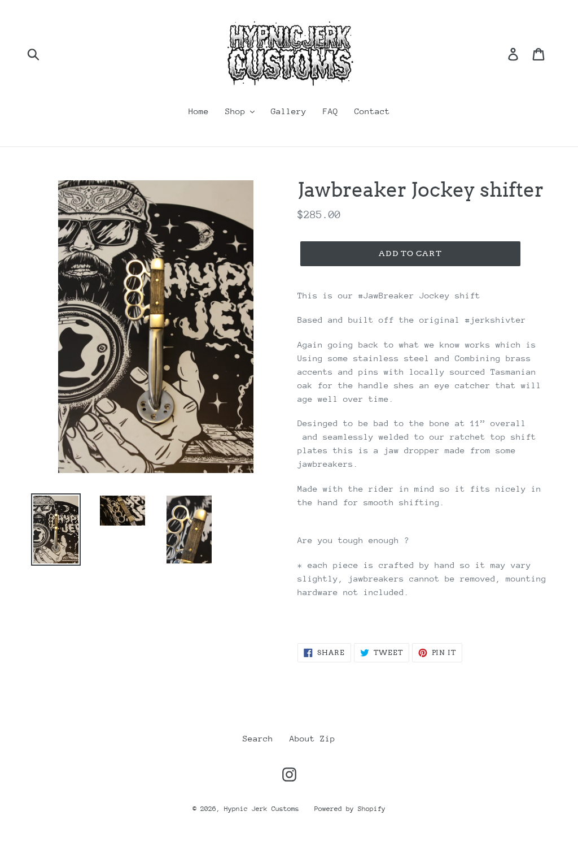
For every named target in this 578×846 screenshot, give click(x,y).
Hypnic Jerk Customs (263, 809)
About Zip (312, 738)
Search (258, 738)
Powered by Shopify (350, 809)
